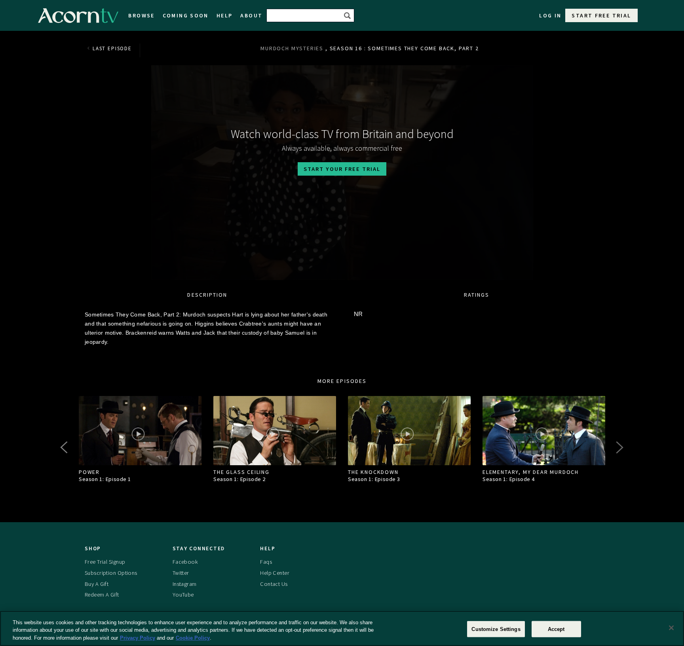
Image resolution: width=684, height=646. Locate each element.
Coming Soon (186, 15)
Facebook (185, 561)
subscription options (111, 572)
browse (141, 15)
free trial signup (105, 561)
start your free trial (342, 168)
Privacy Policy (137, 638)
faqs (266, 561)
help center (274, 572)
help (225, 15)
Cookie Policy (193, 638)
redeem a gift (102, 594)
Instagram (185, 583)
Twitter (181, 572)
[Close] (671, 628)
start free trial (601, 15)
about (251, 15)
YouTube (183, 594)
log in (550, 15)
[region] (342, 628)
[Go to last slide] (65, 447)
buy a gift (96, 583)
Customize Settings (495, 629)
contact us (273, 583)
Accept (556, 629)
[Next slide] (619, 447)
